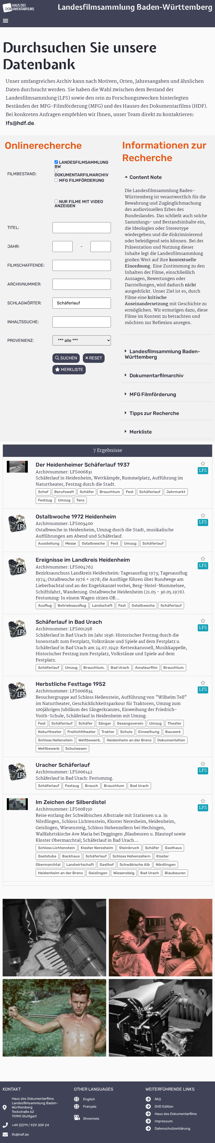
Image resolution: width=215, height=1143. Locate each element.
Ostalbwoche (93, 543)
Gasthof (107, 864)
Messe (70, 543)
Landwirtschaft (80, 864)
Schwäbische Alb (135, 864)
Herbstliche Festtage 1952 (71, 684)
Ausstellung (49, 543)
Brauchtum (110, 492)
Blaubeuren (175, 873)
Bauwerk (173, 732)
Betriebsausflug (72, 605)
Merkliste (141, 432)
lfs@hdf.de (20, 123)
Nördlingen (166, 864)
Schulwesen (76, 748)
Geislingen (98, 873)
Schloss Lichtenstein (56, 848)
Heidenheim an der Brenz (129, 740)
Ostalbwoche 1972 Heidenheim (76, 516)
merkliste (71, 369)
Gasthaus (173, 848)
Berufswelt (64, 492)
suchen (68, 358)
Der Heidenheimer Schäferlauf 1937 (83, 465)
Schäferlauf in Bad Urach (69, 622)
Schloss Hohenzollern (131, 856)
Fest (129, 492)
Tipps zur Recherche (154, 413)
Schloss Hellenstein (55, 740)
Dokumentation (171, 740)
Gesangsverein (130, 723)
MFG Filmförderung (153, 394)
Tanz (80, 500)
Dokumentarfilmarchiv (157, 376)
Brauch (91, 786)
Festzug (45, 500)
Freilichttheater (81, 732)
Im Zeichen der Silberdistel (71, 802)
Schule (126, 732)
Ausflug (45, 605)
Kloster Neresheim (97, 848)
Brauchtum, (94, 667)
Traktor (107, 732)
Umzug (64, 500)
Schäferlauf (149, 492)
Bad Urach (120, 667)
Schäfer (87, 492)
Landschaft (102, 605)
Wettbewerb (49, 748)
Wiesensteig (124, 873)
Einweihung (148, 732)
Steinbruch (129, 848)
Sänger (104, 723)
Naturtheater (50, 732)
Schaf (43, 492)
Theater (174, 723)
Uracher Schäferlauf (63, 765)
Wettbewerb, (89, 740)
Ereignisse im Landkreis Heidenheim (83, 560)
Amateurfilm (146, 667)
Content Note (146, 177)
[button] (5, 20)
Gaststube (47, 856)
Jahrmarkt (175, 492)
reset (95, 358)
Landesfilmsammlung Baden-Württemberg (162, 354)
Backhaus (71, 856)
